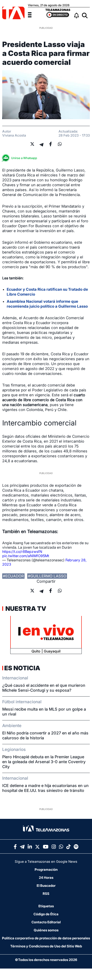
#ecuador (13, 576)
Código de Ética (46, 914)
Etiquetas (46, 906)
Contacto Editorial (46, 922)
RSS (46, 893)
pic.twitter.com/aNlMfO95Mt (25, 556)
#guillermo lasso (47, 576)
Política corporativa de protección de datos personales (46, 938)
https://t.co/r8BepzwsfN (22, 551)
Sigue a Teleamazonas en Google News (46, 861)
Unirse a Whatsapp (24, 158)
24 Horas (46, 877)
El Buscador (46, 885)
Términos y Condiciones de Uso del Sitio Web (46, 946)
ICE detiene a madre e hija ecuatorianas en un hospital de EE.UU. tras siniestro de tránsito (45, 788)
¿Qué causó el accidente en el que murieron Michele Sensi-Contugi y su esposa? (43, 688)
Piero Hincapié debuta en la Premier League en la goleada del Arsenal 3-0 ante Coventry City (44, 761)
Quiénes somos (46, 930)
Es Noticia (22, 668)
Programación (46, 869)
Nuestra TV (25, 608)
